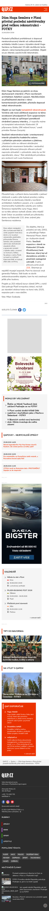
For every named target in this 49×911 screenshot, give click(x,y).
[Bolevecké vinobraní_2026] (24, 373)
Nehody (6, 858)
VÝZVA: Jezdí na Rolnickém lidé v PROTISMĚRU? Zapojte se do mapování (21, 469)
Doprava (16, 858)
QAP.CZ (5, 762)
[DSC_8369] (37, 83)
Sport (6, 835)
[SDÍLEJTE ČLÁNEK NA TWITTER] (24, 310)
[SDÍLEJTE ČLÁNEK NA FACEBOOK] (20, 310)
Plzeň (5, 854)
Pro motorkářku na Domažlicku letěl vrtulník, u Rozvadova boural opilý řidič (20, 457)
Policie (21, 854)
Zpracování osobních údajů (10, 806)
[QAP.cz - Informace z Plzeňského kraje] (7, 9)
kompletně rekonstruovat (34, 110)
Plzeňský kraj (32, 854)
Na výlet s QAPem (13, 668)
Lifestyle (7, 841)
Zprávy (13, 762)
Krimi (5, 830)
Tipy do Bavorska (13, 631)
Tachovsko (35, 858)
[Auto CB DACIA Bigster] (22, 563)
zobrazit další (35, 618)
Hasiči (5, 861)
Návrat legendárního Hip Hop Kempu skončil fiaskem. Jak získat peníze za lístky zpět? (19, 445)
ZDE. (28, 267)
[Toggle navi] (45, 9)
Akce (13, 854)
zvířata (14, 861)
